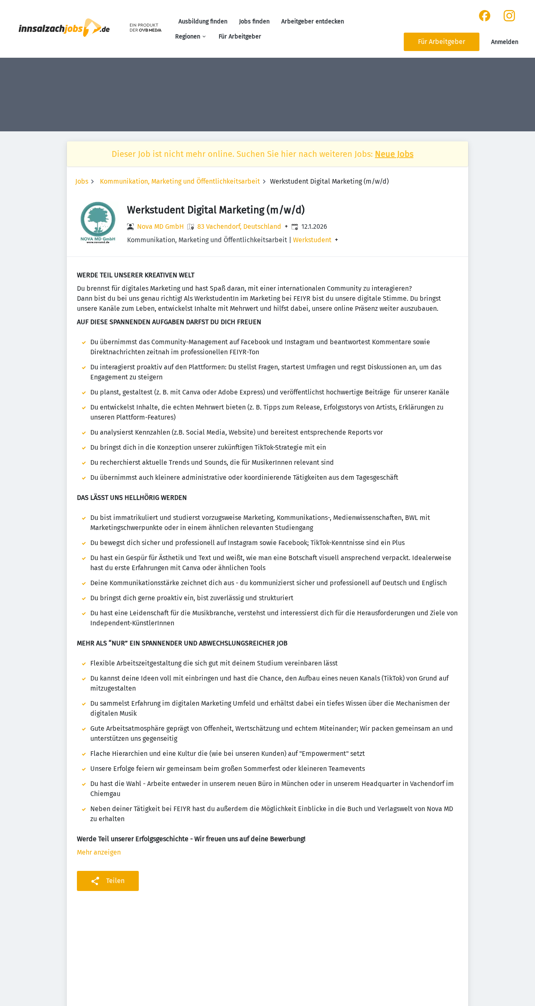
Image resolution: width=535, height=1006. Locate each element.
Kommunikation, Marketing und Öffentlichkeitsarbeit (180, 181)
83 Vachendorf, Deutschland (239, 226)
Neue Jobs (394, 154)
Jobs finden (254, 21)
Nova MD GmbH (160, 226)
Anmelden (504, 42)
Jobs (81, 181)
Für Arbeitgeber (240, 36)
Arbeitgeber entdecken (312, 21)
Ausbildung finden (202, 21)
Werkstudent (312, 240)
